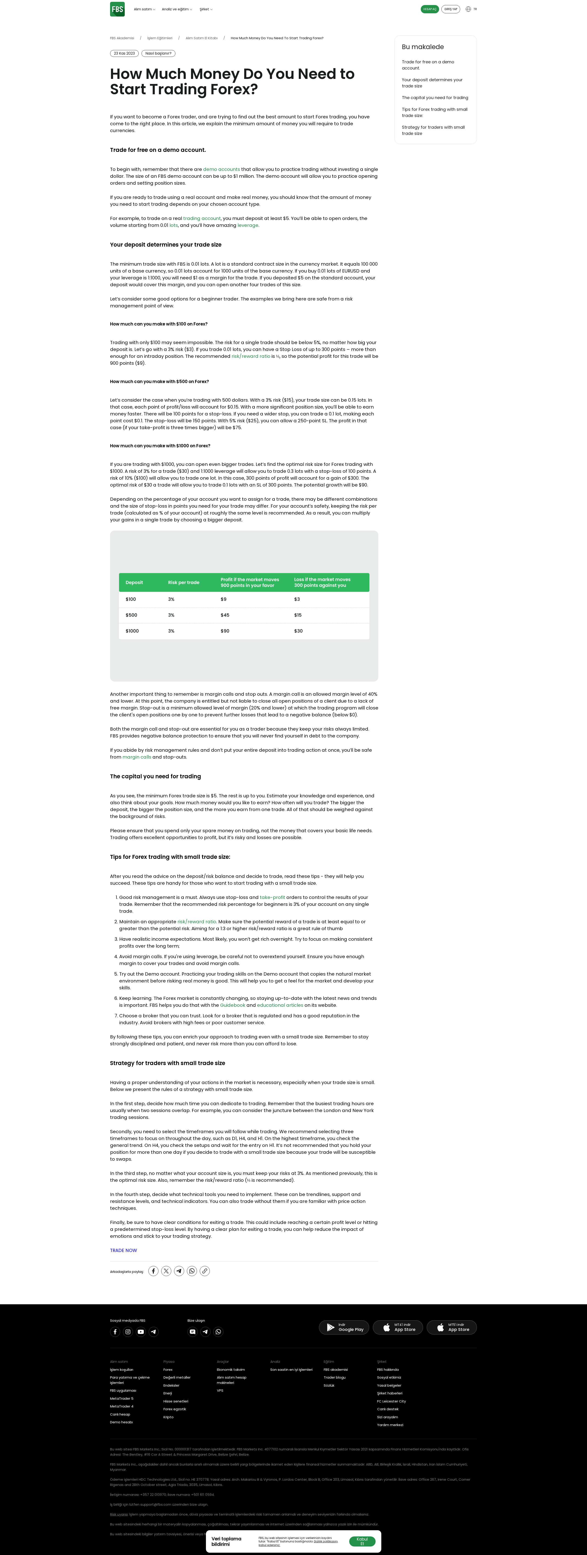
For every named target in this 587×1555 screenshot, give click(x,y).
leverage (248, 225)
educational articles (280, 1005)
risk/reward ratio (251, 356)
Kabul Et (362, 1541)
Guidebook (232, 1005)
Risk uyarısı (119, 1514)
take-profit (272, 897)
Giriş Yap (450, 9)
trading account (202, 218)
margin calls (136, 757)
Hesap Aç (430, 9)
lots (173, 225)
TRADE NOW (123, 1250)
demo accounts (221, 169)
